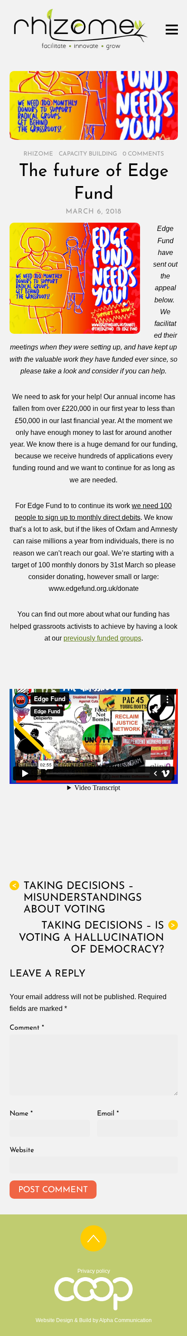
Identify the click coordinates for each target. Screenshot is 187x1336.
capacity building (88, 154)
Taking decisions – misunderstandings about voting (77, 898)
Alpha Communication (125, 1320)
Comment (27, 1027)
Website (22, 1150)
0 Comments (143, 154)
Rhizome (38, 154)
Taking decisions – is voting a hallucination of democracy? (97, 938)
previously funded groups (102, 638)
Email (108, 1113)
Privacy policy (93, 1271)
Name (21, 1113)
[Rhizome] (81, 50)
